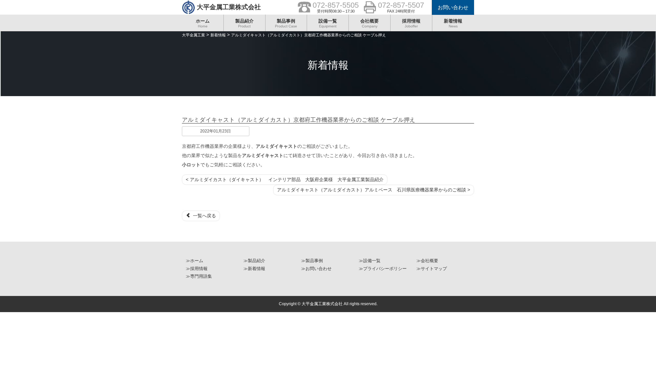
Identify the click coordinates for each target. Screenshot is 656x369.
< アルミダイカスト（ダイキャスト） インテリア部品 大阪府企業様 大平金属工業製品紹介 (285, 179)
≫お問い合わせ (316, 268)
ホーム (203, 23)
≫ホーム (194, 260)
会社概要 (369, 23)
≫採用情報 (197, 268)
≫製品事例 (312, 260)
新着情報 (453, 23)
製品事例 (286, 23)
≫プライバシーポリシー (383, 268)
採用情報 (411, 23)
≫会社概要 (427, 260)
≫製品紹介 (254, 260)
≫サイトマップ (431, 268)
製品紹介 (244, 23)
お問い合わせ (453, 7)
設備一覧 (328, 23)
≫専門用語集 (199, 276)
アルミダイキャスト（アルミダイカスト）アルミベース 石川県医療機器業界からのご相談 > (373, 189)
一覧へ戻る (203, 215)
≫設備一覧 (370, 260)
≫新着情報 (254, 268)
